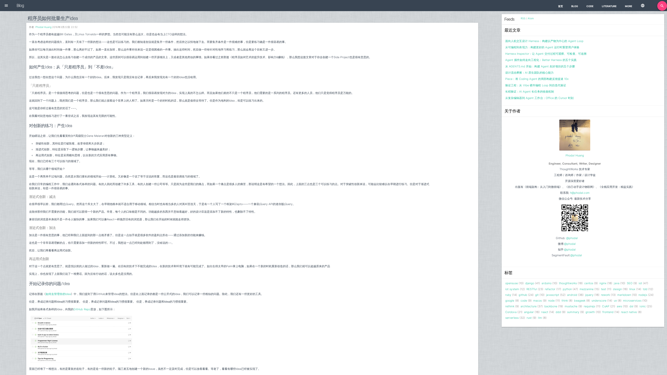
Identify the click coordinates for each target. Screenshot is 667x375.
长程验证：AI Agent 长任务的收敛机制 (529, 91)
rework (605, 295)
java (616, 283)
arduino (546, 283)
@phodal (572, 238)
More (628, 6)
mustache (571, 306)
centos (588, 283)
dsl (631, 306)
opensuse (511, 283)
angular (529, 312)
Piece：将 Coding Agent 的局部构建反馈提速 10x (537, 79)
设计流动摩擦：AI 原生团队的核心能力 (529, 72)
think (565, 300)
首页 (560, 6)
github (523, 295)
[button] (6, 5)
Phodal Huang (43, 27)
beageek (579, 300)
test (603, 289)
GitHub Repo (81, 309)
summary (573, 312)
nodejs (643, 295)
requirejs (589, 306)
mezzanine (587, 289)
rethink (509, 306)
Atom (531, 18)
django (529, 283)
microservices (632, 300)
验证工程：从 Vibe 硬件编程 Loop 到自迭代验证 (535, 85)
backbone (550, 306)
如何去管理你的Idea (58, 294)
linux (632, 289)
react (544, 312)
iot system (512, 289)
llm (540, 317)
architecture (529, 306)
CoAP (605, 306)
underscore (599, 300)
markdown (624, 295)
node (551, 300)
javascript (552, 295)
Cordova (511, 312)
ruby (508, 295)
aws (619, 306)
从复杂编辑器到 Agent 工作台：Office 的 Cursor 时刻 (539, 98)
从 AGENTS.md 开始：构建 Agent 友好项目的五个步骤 (540, 66)
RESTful (531, 289)
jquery (589, 295)
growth (590, 312)
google (509, 300)
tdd (645, 289)
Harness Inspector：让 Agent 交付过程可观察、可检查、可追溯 (545, 53)
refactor (550, 289)
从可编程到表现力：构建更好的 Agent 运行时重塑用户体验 (542, 47)
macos (537, 300)
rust (529, 317)
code (524, 300)
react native (629, 312)
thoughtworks (568, 283)
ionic (643, 306)
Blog (574, 6)
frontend (608, 312)
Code (590, 6)
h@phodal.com (580, 192)
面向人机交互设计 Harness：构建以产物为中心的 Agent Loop (544, 41)
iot (640, 283)
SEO (629, 283)
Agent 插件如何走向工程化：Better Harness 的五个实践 (541, 60)
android (572, 295)
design (617, 289)
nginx (603, 283)
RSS (523, 18)
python (567, 289)
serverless (512, 317)
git (537, 295)
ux (615, 300)
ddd (558, 312)
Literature (609, 6)
